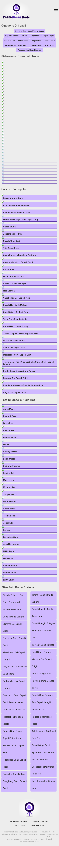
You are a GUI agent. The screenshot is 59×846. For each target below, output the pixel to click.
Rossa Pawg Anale (41, 673)
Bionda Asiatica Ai (12, 609)
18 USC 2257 (20, 825)
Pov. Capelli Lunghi (41, 702)
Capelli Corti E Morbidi (14, 709)
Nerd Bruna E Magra (42, 652)
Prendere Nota (37, 825)
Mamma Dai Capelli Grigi (13, 627)
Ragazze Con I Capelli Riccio (16, 45)
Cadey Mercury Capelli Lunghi (14, 684)
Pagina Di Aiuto (40, 821)
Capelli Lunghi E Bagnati (44, 623)
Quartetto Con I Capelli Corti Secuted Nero (14, 699)
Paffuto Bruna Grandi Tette (43, 684)
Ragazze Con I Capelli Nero (16, 36)
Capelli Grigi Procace (42, 695)
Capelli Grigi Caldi (41, 745)
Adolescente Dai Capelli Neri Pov (44, 734)
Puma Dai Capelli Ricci (14, 774)
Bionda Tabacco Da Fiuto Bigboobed (13, 599)
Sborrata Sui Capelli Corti (42, 634)
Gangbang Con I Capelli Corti (15, 785)
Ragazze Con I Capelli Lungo (29, 50)
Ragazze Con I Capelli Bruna (43, 45)
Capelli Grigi (9, 673)
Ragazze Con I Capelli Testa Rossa (29, 31)
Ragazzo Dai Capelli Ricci (42, 720)
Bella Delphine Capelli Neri (13, 749)
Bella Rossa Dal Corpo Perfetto (43, 770)
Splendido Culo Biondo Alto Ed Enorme (43, 756)
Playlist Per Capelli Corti (15, 666)
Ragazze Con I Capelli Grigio (42, 36)
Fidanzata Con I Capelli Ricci (14, 763)
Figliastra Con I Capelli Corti (14, 641)
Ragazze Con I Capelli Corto (43, 41)
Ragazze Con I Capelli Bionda (16, 41)
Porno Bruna (38, 709)
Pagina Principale (18, 821)
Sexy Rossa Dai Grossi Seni (43, 784)
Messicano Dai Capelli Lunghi (14, 656)
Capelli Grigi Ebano (12, 731)
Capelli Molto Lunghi (13, 616)
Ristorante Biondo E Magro (13, 720)
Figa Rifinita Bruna (12, 738)
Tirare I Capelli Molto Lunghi (42, 598)
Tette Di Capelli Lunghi (43, 644)
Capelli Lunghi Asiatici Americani (43, 612)
